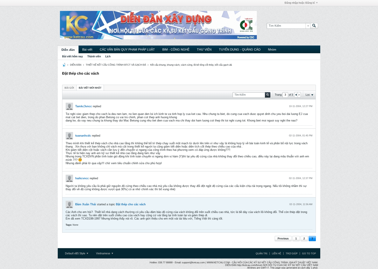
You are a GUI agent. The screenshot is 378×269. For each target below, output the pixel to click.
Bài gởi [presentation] (69, 87)
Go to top (309, 253)
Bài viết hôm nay (72, 56)
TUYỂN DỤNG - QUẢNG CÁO (240, 49)
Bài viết (87, 49)
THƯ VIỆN (204, 49)
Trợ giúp (292, 253)
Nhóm (272, 49)
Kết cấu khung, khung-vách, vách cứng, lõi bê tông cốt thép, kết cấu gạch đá (191, 64)
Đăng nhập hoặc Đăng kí (300, 2)
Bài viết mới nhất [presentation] (90, 87)
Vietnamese (103, 253)
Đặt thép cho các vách (131, 204)
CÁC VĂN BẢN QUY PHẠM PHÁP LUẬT (127, 49)
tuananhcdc (83, 135)
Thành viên (94, 56)
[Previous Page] (296, 94)
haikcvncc (82, 178)
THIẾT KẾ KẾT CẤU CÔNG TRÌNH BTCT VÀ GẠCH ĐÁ (116, 64)
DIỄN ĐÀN (75, 64)
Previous (283, 238)
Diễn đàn (68, 49)
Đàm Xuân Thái (85, 204)
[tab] (69, 88)
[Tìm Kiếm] (314, 26)
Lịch (107, 56)
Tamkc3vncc (83, 106)
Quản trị (261, 253)
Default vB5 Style (75, 253)
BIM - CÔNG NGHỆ (175, 49)
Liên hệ (276, 253)
